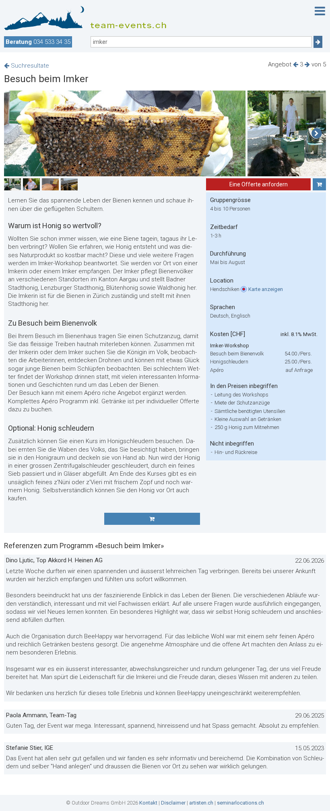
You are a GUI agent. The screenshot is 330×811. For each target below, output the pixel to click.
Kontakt (148, 803)
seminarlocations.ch (240, 803)
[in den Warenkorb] (319, 184)
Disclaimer (173, 803)
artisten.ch (201, 803)
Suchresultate (29, 65)
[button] (316, 133)
